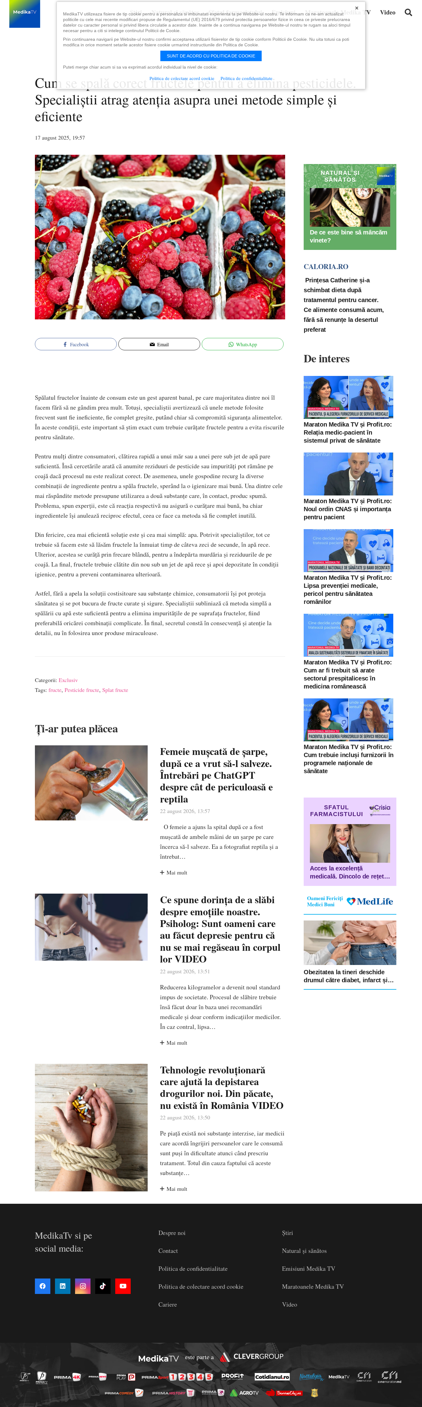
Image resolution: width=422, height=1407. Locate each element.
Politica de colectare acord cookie (200, 1286)
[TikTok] (103, 1286)
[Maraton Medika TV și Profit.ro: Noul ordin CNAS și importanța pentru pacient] (348, 474)
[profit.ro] (234, 1377)
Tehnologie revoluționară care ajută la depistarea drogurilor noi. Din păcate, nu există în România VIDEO (222, 1087)
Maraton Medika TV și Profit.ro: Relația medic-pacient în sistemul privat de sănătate (348, 432)
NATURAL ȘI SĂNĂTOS (340, 176)
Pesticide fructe (82, 689)
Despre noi (172, 1232)
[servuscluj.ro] (285, 1392)
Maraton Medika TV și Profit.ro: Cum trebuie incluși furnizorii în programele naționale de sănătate (349, 759)
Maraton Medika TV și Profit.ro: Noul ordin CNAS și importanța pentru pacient (348, 509)
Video (289, 1304)
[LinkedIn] (62, 1286)
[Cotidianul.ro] (273, 1376)
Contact (168, 1250)
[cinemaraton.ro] (365, 1377)
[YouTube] (123, 1286)
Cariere (167, 1304)
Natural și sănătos (304, 1250)
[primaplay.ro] (127, 1377)
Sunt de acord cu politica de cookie (211, 55)
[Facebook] (42, 1286)
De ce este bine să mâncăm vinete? (348, 236)
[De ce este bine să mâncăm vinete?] (350, 207)
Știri (287, 1232)
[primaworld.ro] (215, 1392)
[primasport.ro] (178, 1377)
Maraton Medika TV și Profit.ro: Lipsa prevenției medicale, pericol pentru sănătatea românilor (348, 589)
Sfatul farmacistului (336, 810)
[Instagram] (83, 1286)
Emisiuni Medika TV (308, 1268)
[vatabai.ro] (316, 1393)
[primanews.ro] (99, 1376)
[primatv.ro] (27, 1376)
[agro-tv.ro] (246, 1392)
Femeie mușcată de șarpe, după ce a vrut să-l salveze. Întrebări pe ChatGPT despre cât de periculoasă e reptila (216, 775)
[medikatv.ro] (340, 1376)
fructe (55, 689)
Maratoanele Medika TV (313, 1286)
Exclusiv (68, 680)
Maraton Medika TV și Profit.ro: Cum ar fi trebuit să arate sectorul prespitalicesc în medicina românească (348, 674)
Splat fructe (115, 689)
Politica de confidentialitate (193, 1268)
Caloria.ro (326, 266)
